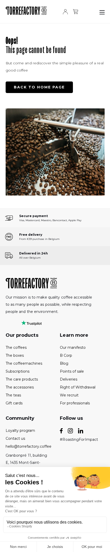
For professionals (75, 403)
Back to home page (39, 87)
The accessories (20, 387)
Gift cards (14, 403)
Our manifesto (73, 347)
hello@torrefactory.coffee (28, 446)
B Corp (66, 355)
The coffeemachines (24, 363)
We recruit (69, 395)
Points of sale (72, 371)
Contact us (15, 438)
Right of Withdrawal (77, 387)
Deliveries (68, 379)
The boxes (15, 355)
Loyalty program (20, 430)
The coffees (16, 347)
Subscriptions (17, 371)
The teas (13, 395)
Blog (64, 363)
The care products (22, 379)
